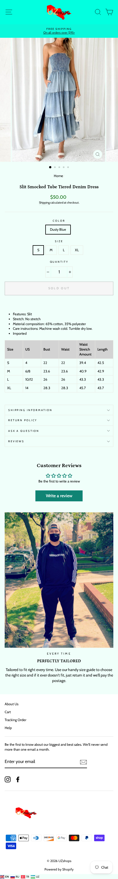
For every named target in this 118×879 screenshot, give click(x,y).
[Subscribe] (83, 762)
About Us (11, 704)
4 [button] (64, 167)
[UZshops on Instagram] (8, 779)
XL (77, 250)
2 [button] (55, 167)
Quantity (59, 261)
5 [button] (68, 167)
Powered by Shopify (59, 869)
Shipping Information (30, 410)
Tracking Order (15, 720)
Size (59, 241)
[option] (59, 100)
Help (8, 728)
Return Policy (22, 420)
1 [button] (50, 167)
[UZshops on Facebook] (18, 779)
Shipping (44, 202)
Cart (8, 712)
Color (59, 220)
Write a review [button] (59, 495)
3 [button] (59, 167)
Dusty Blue (58, 229)
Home (58, 176)
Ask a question (23, 430)
